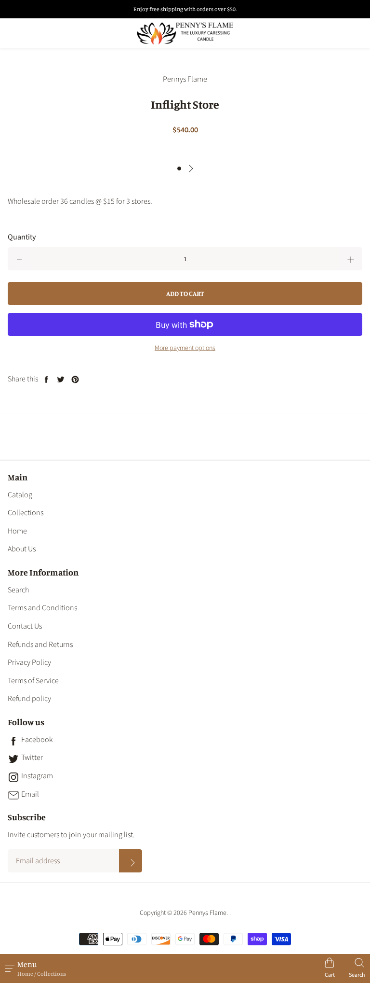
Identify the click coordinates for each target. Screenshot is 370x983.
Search (18, 590)
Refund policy (29, 698)
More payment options (185, 348)
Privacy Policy (29, 662)
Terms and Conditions (42, 608)
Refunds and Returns (40, 644)
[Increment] (350, 258)
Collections (25, 512)
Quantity (22, 237)
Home (17, 531)
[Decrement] (19, 258)
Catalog (20, 495)
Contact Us (25, 626)
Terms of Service (33, 680)
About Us (22, 549)
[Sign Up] (130, 860)
